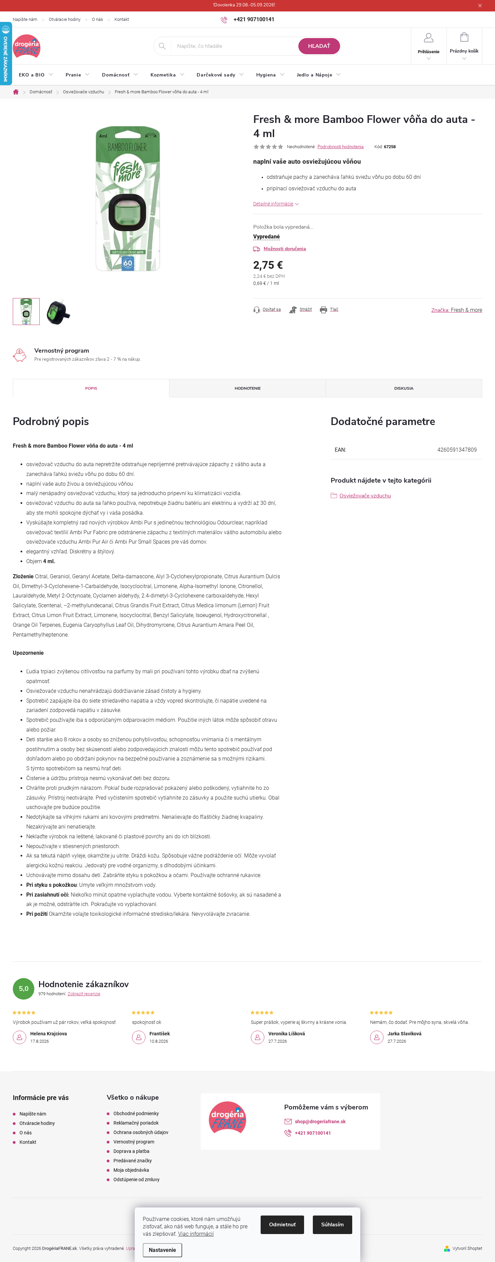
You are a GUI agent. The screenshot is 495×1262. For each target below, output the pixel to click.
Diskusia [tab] (404, 388)
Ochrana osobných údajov (140, 1132)
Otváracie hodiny (64, 19)
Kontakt (121, 19)
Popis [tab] (91, 388)
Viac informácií (196, 1234)
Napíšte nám (25, 19)
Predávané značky (132, 1160)
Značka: (456, 310)
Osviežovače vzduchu (365, 495)
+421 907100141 (313, 1133)
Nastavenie (162, 1250)
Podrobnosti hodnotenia (341, 147)
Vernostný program (133, 1141)
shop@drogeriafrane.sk (320, 1121)
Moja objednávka (131, 1170)
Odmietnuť (282, 1224)
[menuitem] (36, 75)
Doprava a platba (131, 1151)
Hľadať (319, 46)
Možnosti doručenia (285, 249)
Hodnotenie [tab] (248, 388)
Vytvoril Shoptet (467, 1248)
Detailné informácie (273, 203)
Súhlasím (332, 1224)
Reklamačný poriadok (136, 1123)
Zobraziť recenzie (84, 993)
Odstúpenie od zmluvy (136, 1179)
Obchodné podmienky (136, 1113)
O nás (97, 19)
